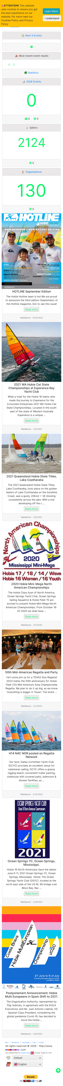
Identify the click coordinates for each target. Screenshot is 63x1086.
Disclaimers (15, 1042)
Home (6, 1042)
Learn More (51, 11)
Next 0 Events (33, 35)
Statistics (33, 72)
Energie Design (25, 1053)
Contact (41, 1042)
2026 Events (33, 81)
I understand (52, 18)
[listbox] (27, 1057)
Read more (31, 309)
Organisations (33, 171)
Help (34, 1042)
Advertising (25, 1042)
